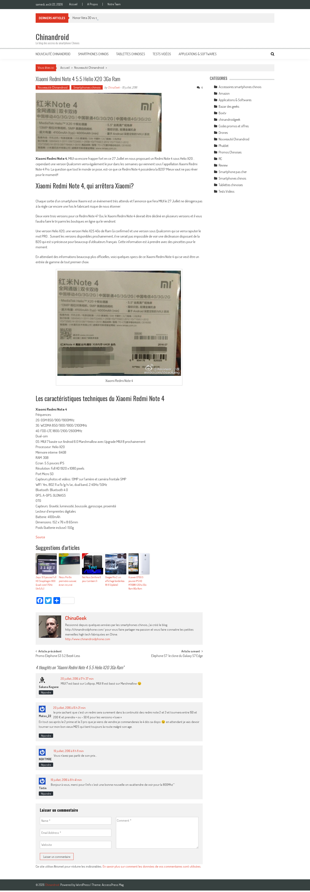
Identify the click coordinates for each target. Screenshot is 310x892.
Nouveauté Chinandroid (53, 54)
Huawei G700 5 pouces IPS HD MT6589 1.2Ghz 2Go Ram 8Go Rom (137, 583)
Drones (223, 132)
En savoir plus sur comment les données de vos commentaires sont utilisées (152, 866)
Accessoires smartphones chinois (240, 87)
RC (220, 159)
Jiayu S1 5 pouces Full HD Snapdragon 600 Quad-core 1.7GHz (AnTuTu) (46, 583)
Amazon (224, 93)
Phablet (224, 146)
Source (40, 537)
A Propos (92, 4)
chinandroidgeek (229, 119)
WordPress (83, 885)
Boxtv (222, 113)
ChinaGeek (114, 87)
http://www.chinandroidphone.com (87, 639)
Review (223, 165)
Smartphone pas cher (233, 172)
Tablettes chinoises (130, 54)
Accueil (73, 4)
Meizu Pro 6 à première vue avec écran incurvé (68, 581)
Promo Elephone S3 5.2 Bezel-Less (58, 656)
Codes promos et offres (234, 126)
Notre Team (114, 4)
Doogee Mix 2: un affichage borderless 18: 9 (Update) (114, 581)
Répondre (46, 692)
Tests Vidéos (162, 54)
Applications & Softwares (198, 54)
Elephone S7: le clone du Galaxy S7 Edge (177, 656)
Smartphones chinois (93, 54)
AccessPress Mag (113, 885)
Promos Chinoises (230, 152)
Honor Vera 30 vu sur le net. (90, 18)
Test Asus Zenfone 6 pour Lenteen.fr (91, 579)
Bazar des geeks (229, 106)
